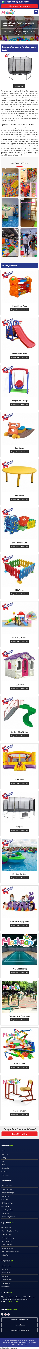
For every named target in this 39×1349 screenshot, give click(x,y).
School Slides (6, 1276)
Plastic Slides (6, 1283)
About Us (5, 1154)
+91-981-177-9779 (9, 2)
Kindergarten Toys (7, 1248)
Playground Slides (7, 1189)
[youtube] (5, 1314)
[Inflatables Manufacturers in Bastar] (19, 760)
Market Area (5, 1175)
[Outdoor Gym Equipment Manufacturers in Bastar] (19, 997)
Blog (3, 1165)
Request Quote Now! (20, 1134)
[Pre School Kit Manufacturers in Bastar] (19, 1044)
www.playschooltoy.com (19, 1320)
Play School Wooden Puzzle (10, 1252)
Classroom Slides (7, 1280)
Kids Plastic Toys (7, 1241)
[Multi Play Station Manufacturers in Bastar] (19, 618)
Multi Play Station (7, 1210)
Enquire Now (15, 310)
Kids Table (5, 1199)
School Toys (5, 1255)
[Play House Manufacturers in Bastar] (19, 665)
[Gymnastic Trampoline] (19, 68)
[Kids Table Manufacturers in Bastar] (19, 476)
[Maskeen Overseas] (8, 12)
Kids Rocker (5, 1196)
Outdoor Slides (6, 1273)
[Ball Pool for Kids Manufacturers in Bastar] (19, 523)
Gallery (4, 1158)
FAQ (3, 1161)
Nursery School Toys (8, 1238)
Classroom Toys (7, 1234)
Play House (5, 1213)
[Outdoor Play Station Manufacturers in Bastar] (19, 713)
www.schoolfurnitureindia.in (19, 1330)
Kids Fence (5, 1206)
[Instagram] (10, 182)
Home (4, 1151)
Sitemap (4, 1171)
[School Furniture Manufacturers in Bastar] (19, 1091)
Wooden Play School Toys (10, 1231)
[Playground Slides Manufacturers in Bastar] (19, 334)
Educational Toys (7, 1245)
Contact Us (5, 1168)
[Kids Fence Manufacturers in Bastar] (19, 571)
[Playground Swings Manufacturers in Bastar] (19, 381)
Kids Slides (5, 1269)
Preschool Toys (6, 1227)
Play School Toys (7, 1186)
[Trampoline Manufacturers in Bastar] (19, 807)
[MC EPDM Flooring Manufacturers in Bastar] (19, 949)
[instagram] (8, 1314)
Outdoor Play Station (8, 1217)
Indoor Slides (6, 1286)
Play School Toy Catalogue (19, 6)
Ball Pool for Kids (7, 1203)
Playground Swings (8, 1193)
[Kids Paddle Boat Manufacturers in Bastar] (19, 855)
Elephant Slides (6, 1266)
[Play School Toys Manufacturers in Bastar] (19, 287)
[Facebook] (2, 1314)
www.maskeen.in (19, 1325)
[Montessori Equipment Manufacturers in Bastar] (19, 902)
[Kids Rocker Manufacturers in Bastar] (19, 429)
